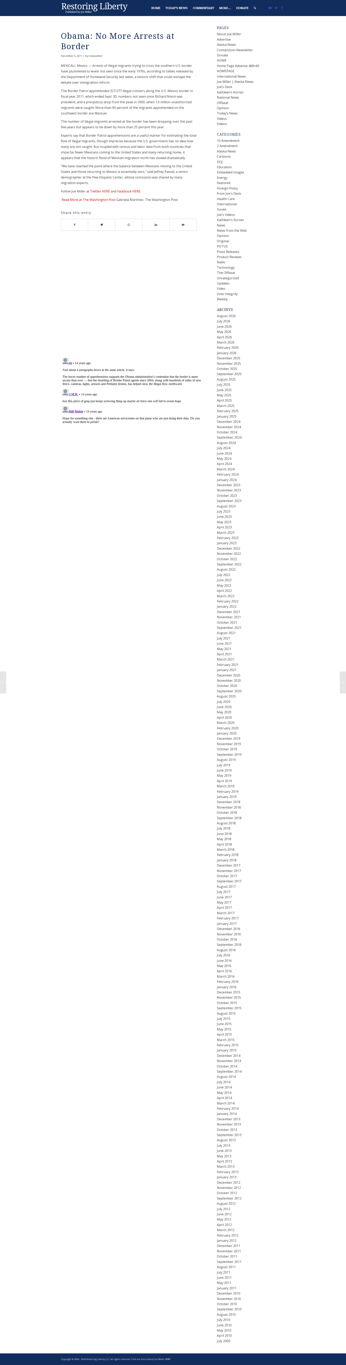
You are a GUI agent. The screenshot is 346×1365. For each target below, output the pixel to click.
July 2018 (223, 828)
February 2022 (227, 601)
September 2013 (229, 1135)
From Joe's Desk (229, 193)
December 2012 (228, 1182)
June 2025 (224, 390)
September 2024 (229, 437)
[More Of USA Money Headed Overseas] (3, 682)
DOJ (220, 162)
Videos (222, 118)
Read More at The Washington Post (88, 199)
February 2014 (227, 1108)
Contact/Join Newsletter (235, 50)
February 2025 (227, 411)
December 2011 (228, 1246)
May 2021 (224, 649)
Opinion (223, 108)
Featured (223, 183)
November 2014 (229, 1061)
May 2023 (224, 522)
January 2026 (226, 353)
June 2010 (224, 1325)
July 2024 (223, 448)
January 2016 (226, 987)
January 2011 (226, 1288)
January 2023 (226, 543)
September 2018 (229, 818)
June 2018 (224, 834)
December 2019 (228, 738)
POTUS (222, 246)
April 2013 (224, 1161)
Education (224, 167)
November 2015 (229, 997)
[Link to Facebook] (282, 8)
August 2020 (226, 696)
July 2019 (223, 765)
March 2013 (225, 1166)
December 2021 (228, 612)
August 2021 (226, 633)
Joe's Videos (226, 214)
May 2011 (224, 1283)
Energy (222, 177)
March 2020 (225, 723)
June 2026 (224, 326)
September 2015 (229, 1008)
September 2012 (229, 1198)
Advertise (224, 39)
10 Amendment (228, 140)
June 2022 (224, 580)
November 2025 (229, 363)
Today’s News (227, 113)
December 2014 (228, 1055)
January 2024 (226, 480)
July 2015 (223, 1018)
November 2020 (229, 680)
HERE (167, 1359)
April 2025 (224, 400)
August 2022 (226, 569)
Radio (221, 262)
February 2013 (227, 1172)
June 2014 (224, 1087)
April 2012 (224, 1225)
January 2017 (226, 923)
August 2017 (226, 886)
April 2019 (224, 781)
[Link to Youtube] (270, 8)
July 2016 (223, 955)
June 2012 (224, 1214)
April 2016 (224, 971)
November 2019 (229, 744)
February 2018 (227, 855)
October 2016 (227, 939)
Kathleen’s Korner (230, 92)
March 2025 (225, 406)
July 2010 (223, 1320)
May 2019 (224, 775)
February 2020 (227, 728)
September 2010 (229, 1309)
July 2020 (223, 702)
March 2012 (225, 1230)
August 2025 (226, 379)
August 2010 (226, 1314)
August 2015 (226, 1013)
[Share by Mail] (183, 225)
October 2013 (227, 1129)
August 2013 (226, 1140)
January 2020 (226, 733)
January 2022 (226, 606)
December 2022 (228, 548)
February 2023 (227, 538)
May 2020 (224, 712)
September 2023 (229, 501)
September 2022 (229, 564)
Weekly (222, 299)
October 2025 (227, 369)
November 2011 (229, 1251)
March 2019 (225, 786)
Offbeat (222, 103)
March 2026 (225, 342)
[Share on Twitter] (101, 225)
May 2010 (224, 1330)
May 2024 (224, 458)
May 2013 (224, 1156)
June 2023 (224, 516)
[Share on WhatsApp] (129, 225)
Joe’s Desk (224, 87)
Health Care (226, 199)
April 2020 (224, 717)
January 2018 (226, 860)
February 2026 (227, 347)
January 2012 (226, 1240)
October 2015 (227, 1003)
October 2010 (227, 1304)
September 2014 (229, 1071)
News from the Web (232, 230)
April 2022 (224, 590)
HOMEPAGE (225, 71)
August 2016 (226, 950)
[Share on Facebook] (74, 225)
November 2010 (229, 1299)
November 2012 (229, 1188)
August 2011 (226, 1267)
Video (221, 288)
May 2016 (224, 966)
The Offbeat (226, 273)
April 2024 (224, 464)
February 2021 (227, 664)
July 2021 (223, 638)
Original (223, 241)
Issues (221, 209)
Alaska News (226, 44)
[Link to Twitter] (276, 8)
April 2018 (224, 844)
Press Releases (228, 252)
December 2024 (228, 421)
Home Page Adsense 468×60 (238, 66)
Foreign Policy (227, 188)
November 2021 (229, 617)
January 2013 (226, 1177)
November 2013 (229, 1124)
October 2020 (227, 686)
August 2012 (226, 1203)
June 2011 (224, 1277)
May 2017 (224, 902)
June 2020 (224, 707)
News (221, 225)
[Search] (255, 8)
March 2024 (225, 469)
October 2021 (227, 622)
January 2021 (226, 670)
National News (228, 97)
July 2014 (223, 1082)
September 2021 (229, 627)
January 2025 (226, 416)
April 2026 (224, 337)
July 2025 (223, 384)
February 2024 (227, 474)
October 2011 (227, 1256)
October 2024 (227, 432)
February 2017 (227, 918)
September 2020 (229, 691)
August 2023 (226, 506)
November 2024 (229, 427)
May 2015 (224, 1029)
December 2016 (228, 929)
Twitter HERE (100, 191)
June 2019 (224, 770)
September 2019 (229, 754)
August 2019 (226, 760)
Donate (222, 55)
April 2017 (224, 907)
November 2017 (229, 871)
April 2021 (224, 654)
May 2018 (224, 839)
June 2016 (224, 960)
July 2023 (223, 511)
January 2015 (226, 1050)
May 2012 (224, 1219)
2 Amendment (227, 146)
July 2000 (223, 1341)
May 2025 (224, 395)
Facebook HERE (128, 191)
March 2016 (225, 976)
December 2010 (228, 1293)
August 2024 (226, 443)
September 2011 (229, 1262)
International (227, 204)
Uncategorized (228, 278)
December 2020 (228, 675)
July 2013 (223, 1145)
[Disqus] (134, 297)
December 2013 (228, 1119)
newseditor (96, 56)
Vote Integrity (227, 294)
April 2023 (224, 527)
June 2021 (224, 643)
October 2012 (227, 1193)
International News (231, 76)
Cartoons (224, 156)
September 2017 (229, 881)
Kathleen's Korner (230, 220)
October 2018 (227, 812)
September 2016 (229, 944)
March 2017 (225, 913)
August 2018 (226, 823)
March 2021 (225, 659)
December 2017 (228, 865)
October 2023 (227, 495)
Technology (226, 267)
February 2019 (227, 791)
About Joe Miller (229, 34)
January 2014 (226, 1113)
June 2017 (224, 897)
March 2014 (225, 1103)
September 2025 (229, 374)
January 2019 (226, 797)
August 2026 (226, 316)
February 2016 (227, 981)
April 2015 (224, 1034)
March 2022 (225, 596)
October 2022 (227, 559)
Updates (223, 283)
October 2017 (227, 876)
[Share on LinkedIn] (156, 225)
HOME (221, 60)
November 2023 (229, 490)
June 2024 (224, 453)
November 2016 (229, 934)
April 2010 (224, 1335)
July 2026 (223, 321)
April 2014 (224, 1098)
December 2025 (228, 358)
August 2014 (226, 1076)
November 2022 (229, 553)
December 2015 (228, 992)
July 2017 (223, 892)
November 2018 (229, 807)
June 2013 (224, 1151)
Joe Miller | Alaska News (235, 81)
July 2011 (223, 1272)
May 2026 (224, 332)
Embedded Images (230, 172)
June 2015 (224, 1024)
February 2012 (227, 1235)
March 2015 (225, 1040)
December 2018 (228, 802)
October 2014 (227, 1066)
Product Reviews (229, 257)
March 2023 (225, 532)
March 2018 (225, 849)
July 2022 (223, 575)
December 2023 (228, 485)
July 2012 (223, 1209)
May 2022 (224, 585)
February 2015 (227, 1045)
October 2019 (227, 749)
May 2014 (224, 1092)
